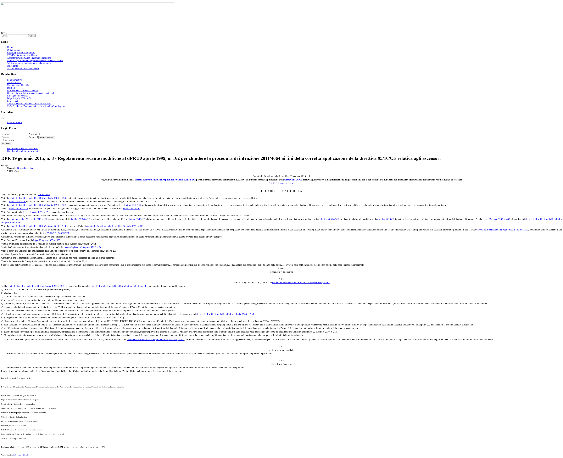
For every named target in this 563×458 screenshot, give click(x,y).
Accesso (6, 143)
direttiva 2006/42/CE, (330, 219)
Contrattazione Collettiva (18, 85)
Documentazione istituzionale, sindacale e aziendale (31, 93)
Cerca (4, 33)
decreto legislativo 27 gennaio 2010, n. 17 (27, 219)
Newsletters (12, 66)
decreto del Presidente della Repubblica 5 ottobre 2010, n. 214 (37, 226)
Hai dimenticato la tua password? (22, 148)
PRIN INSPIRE (14, 122)
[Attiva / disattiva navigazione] (2, 118)
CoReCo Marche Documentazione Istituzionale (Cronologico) (36, 106)
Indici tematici (13, 101)
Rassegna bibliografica (17, 95)
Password (33, 137)
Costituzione (44, 194)
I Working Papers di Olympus (21, 52)
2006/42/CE (63, 233)
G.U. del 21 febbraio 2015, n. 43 (281, 183)
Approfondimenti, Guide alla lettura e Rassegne (29, 58)
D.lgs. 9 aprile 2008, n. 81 (19, 98)
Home (10, 47)
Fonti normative (14, 80)
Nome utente (35, 134)
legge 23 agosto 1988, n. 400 (496, 219)
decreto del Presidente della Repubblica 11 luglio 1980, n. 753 (37, 198)
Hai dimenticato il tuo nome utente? (23, 151)
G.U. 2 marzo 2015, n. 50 (21, 455)
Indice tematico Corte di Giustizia (22, 90)
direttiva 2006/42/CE (18, 208)
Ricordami (9, 140)
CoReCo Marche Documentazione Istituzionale (29, 103)
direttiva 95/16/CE (293, 179)
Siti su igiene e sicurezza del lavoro (23, 68)
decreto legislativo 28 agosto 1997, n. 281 (83, 247)
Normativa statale (25, 168)
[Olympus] (87, 28)
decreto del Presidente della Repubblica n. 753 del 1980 (502, 229)
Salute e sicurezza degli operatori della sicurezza (29, 63)
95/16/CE (51, 233)
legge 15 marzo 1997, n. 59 (35, 212)
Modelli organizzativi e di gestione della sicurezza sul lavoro (35, 60)
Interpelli (11, 87)
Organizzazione (14, 50)
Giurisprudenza (14, 82)
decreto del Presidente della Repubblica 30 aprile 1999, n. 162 (165, 179)
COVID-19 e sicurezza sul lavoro (22, 55)
